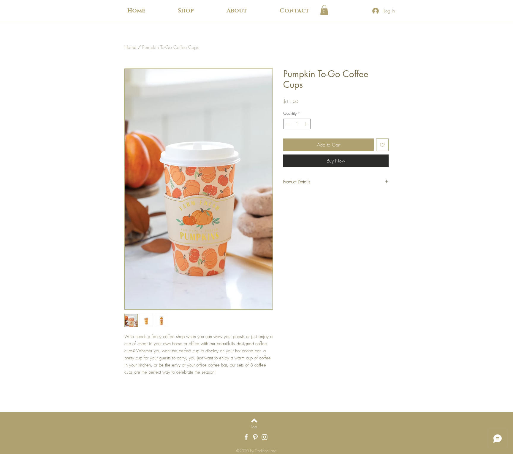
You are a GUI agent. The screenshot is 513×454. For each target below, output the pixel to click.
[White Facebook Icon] (246, 437)
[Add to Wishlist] (382, 144)
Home (130, 47)
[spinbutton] (297, 124)
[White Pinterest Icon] (255, 437)
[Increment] (306, 124)
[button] (186, 10)
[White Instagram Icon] (264, 437)
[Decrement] (287, 124)
